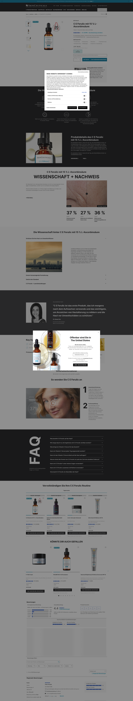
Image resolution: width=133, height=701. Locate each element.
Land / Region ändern (80, 364)
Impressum (61, 89)
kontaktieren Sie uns (87, 358)
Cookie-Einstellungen (51, 107)
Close (98, 332)
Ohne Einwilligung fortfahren (83, 71)
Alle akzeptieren (82, 107)
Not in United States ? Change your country (80, 352)
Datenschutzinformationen (52, 89)
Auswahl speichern (72, 107)
